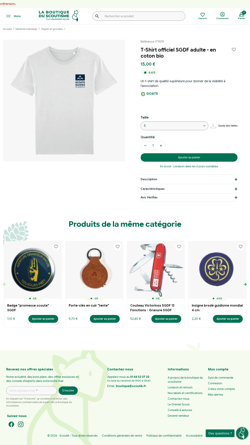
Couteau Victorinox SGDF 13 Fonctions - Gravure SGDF (152, 308)
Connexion (215, 383)
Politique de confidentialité (164, 435)
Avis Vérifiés (149, 197)
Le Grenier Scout (179, 404)
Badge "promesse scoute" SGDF (28, 308)
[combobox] (138, 16)
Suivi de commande (220, 377)
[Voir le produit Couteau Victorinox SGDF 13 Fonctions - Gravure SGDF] (155, 270)
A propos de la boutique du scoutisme (185, 379)
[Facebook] (11, 424)
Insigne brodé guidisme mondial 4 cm (217, 308)
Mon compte (218, 369)
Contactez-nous (178, 398)
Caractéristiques (153, 189)
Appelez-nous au (128, 377)
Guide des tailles (228, 125)
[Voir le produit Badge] (32, 270)
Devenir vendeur (178, 415)
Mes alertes (215, 394)
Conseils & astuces (180, 410)
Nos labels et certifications (185, 393)
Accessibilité (194, 435)
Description (149, 179)
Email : (126, 386)
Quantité (148, 137)
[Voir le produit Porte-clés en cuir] (94, 270)
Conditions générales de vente (122, 435)
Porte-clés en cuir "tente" (89, 306)
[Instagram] (20, 424)
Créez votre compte (221, 389)
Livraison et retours (180, 387)
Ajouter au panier (189, 157)
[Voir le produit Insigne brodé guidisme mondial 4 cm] (217, 270)
